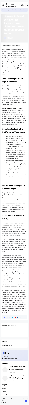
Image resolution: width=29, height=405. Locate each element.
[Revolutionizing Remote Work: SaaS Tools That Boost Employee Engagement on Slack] (5, 369)
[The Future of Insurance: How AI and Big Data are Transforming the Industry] (5, 378)
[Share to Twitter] (12, 317)
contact (4, 391)
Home (4, 388)
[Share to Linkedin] (17, 317)
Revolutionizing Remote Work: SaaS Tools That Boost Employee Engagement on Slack (17, 369)
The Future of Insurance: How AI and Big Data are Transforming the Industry (17, 377)
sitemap (4, 394)
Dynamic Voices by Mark (9, 108)
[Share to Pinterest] (15, 317)
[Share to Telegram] (20, 317)
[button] (23, 317)
